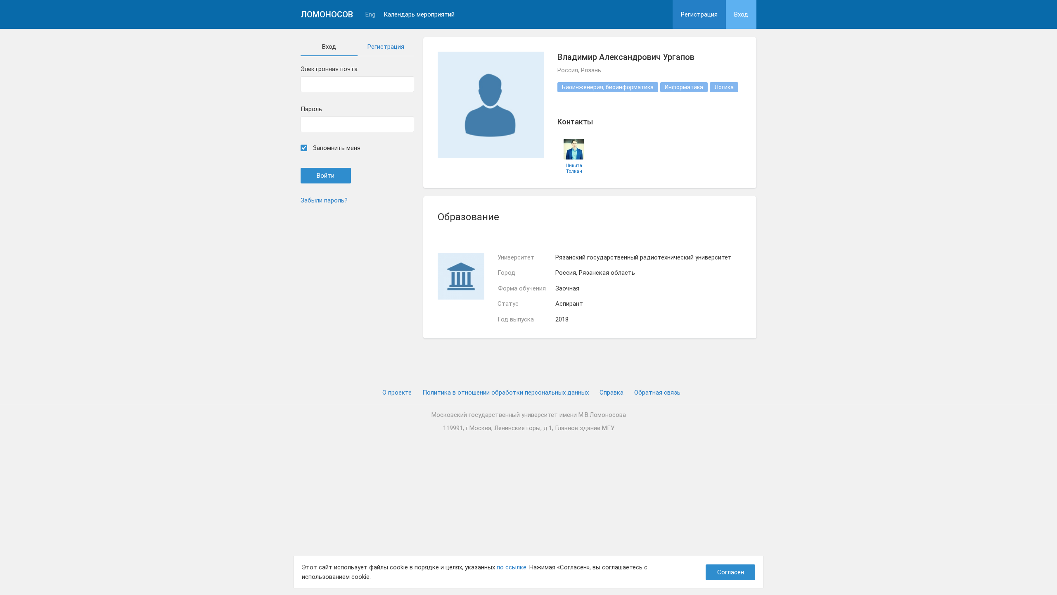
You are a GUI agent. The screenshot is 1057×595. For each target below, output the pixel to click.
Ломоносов (327, 14)
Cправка (611, 392)
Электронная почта (329, 69)
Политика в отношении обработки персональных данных (505, 392)
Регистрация (699, 14)
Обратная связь (657, 392)
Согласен (730, 572)
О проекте (397, 392)
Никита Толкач (574, 168)
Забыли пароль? (324, 200)
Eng (370, 15)
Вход (741, 14)
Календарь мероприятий (419, 15)
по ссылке (511, 567)
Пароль (311, 109)
